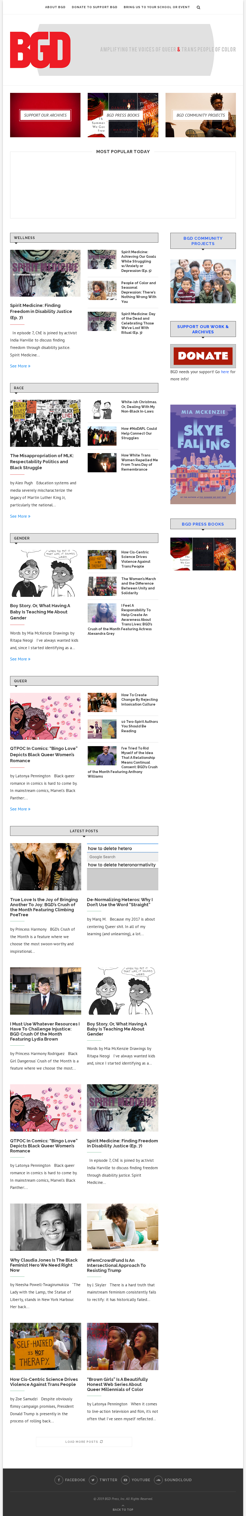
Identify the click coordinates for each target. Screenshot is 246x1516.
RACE (19, 388)
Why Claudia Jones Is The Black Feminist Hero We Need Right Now (44, 1265)
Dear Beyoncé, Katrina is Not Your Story (123, 1445)
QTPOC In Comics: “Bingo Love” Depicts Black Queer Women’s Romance (44, 754)
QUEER (20, 681)
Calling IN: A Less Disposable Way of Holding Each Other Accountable (123, 592)
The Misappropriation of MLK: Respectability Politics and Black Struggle (42, 461)
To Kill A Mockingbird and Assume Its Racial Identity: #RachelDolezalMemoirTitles (123, 715)
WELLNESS (24, 238)
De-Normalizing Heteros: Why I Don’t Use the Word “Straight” (120, 902)
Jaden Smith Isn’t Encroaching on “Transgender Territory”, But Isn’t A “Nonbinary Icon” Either (123, 305)
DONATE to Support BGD (94, 7)
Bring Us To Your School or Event (157, 7)
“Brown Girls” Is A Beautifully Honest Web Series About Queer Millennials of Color (117, 1384)
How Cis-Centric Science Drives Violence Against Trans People (44, 1382)
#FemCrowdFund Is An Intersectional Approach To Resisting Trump (116, 1265)
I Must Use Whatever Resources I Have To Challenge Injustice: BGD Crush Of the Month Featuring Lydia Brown (45, 1031)
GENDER (22, 538)
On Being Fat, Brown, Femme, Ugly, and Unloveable (123, 454)
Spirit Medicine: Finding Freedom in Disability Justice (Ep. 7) (41, 311)
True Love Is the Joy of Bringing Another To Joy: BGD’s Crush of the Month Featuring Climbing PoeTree (44, 907)
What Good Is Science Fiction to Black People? (123, 1296)
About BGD (55, 7)
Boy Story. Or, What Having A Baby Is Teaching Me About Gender (40, 611)
